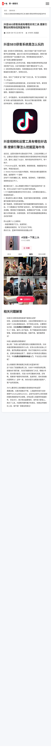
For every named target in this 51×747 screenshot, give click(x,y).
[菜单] (47, 3)
